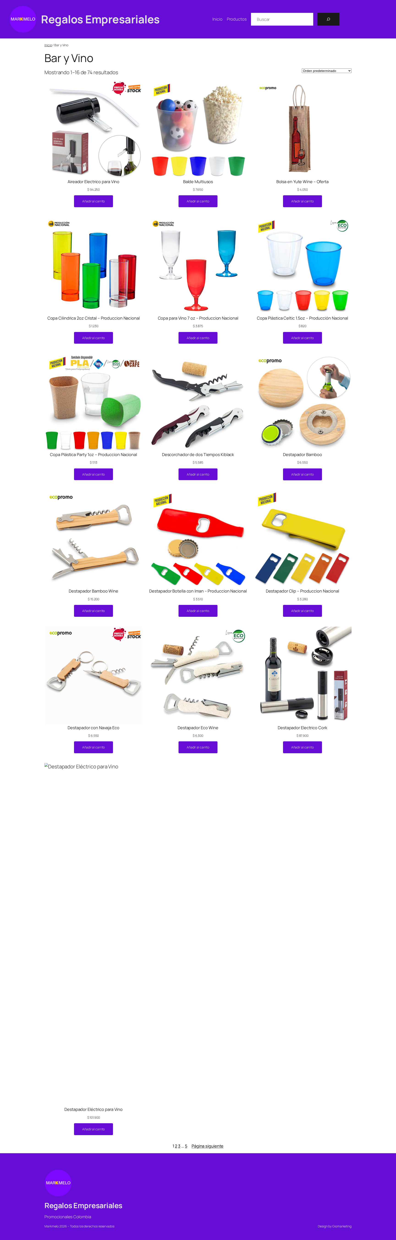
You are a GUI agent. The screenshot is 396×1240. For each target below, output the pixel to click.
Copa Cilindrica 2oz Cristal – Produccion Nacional (93, 318)
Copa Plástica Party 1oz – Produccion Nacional (93, 454)
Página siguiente (207, 1146)
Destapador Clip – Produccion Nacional (302, 591)
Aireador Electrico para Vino (93, 181)
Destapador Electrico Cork (302, 727)
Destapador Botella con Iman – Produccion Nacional (198, 591)
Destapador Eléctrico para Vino (93, 1109)
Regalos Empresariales (100, 19)
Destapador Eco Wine (198, 727)
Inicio (48, 45)
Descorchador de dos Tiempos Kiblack (198, 454)
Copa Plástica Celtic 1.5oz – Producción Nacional (302, 318)
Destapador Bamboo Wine (93, 591)
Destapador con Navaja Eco (93, 727)
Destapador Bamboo (302, 454)
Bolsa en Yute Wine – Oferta (302, 181)
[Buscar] (328, 19)
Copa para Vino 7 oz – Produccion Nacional (198, 318)
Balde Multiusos (198, 181)
